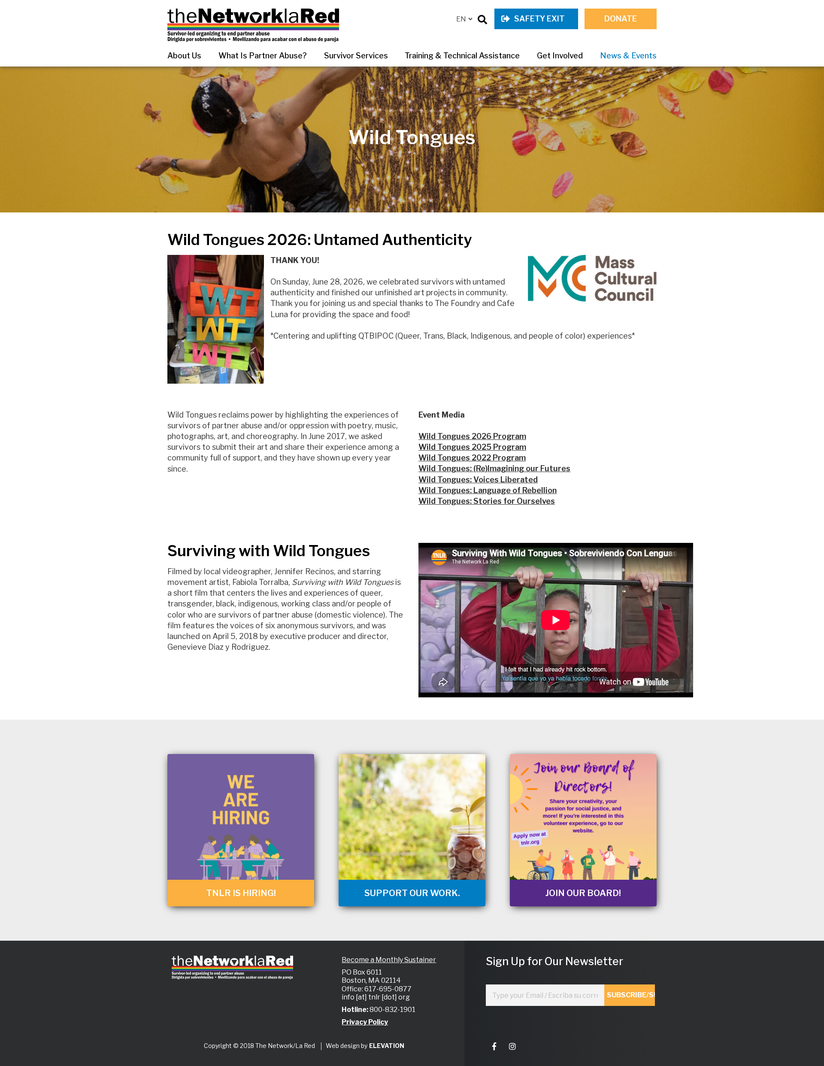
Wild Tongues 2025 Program (472, 446)
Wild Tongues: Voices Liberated (478, 479)
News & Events (628, 55)
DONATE (620, 18)
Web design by (346, 1045)
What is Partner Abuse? (262, 55)
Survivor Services (356, 55)
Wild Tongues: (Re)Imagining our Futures (494, 468)
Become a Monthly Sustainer (389, 960)
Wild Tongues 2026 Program (472, 436)
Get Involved (560, 55)
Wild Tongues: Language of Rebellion (487, 490)
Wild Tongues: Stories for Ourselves (486, 501)
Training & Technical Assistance (462, 55)
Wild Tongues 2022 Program (472, 457)
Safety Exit (539, 18)
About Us (184, 55)
